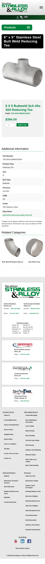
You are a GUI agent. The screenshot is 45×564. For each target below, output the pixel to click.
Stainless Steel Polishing (33, 450)
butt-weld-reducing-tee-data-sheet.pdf (17, 215)
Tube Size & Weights (31, 506)
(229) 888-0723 (34, 313)
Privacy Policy (8, 429)
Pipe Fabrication (9, 486)
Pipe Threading (30, 435)
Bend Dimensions (30, 520)
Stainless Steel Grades (32, 525)
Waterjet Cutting (30, 455)
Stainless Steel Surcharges (30, 486)
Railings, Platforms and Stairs (11, 492)
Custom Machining (31, 415)
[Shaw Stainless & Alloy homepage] (22, 291)
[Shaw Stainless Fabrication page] (22, 391)
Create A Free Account (11, 453)
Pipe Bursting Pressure (32, 501)
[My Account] (17, 17)
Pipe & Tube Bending (31, 465)
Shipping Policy (9, 434)
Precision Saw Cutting (32, 440)
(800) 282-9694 (15, 308)
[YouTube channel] (16, 541)
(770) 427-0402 (14, 313)
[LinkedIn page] (22, 541)
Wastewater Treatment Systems (11, 482)
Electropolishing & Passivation (31, 421)
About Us (7, 415)
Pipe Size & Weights (31, 496)
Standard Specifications (32, 529)
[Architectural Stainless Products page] (22, 368)
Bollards (6, 476)
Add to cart (22, 125)
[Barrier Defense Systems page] (22, 345)
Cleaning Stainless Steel (33, 491)
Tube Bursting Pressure (32, 510)
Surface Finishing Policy (11, 425)
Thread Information (31, 515)
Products (17, 27)
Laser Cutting (29, 426)
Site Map (6, 449)
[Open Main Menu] (41, 7)
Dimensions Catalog (31, 481)
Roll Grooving (29, 445)
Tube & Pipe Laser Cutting (31, 460)
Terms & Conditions (10, 444)
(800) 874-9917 (35, 308)
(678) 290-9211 (24, 401)
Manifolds (7, 497)
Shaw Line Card (30, 476)
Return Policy (8, 439)
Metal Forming (29, 431)
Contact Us (7, 458)
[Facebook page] (29, 541)
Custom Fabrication (10, 502)
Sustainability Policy (10, 420)
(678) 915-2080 (24, 354)
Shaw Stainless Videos (23, 548)
